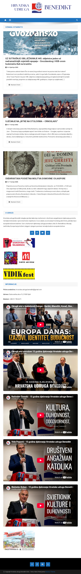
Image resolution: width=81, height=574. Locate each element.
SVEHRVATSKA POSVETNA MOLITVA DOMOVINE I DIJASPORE (35, 178)
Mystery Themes (50, 572)
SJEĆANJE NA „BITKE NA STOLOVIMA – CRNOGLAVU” (31, 121)
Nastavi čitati (15, 85)
